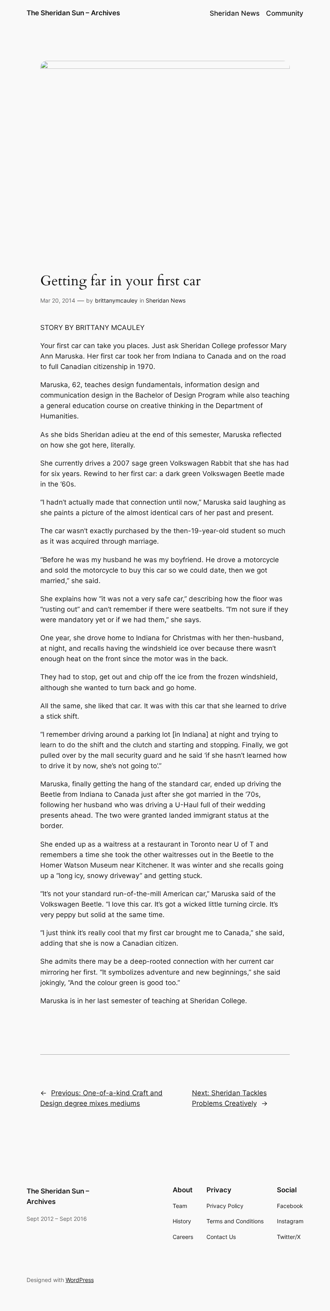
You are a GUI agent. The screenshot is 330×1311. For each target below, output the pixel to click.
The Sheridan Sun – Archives (73, 13)
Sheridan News (166, 300)
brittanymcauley (116, 300)
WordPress (80, 1279)
